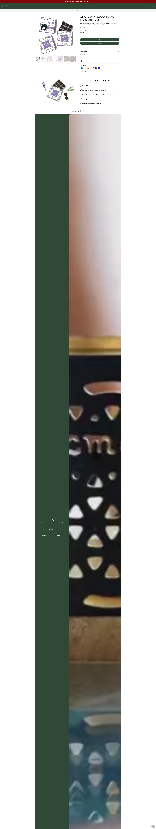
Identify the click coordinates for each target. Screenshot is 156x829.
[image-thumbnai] (38, 59)
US (148, 5)
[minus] (81, 35)
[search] (144, 6)
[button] (99, 39)
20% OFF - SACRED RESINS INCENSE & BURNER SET (75, 1)
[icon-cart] (153, 6)
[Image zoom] (55, 35)
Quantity (82, 32)
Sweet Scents (69, 10)
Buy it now (100, 43)
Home (64, 10)
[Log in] (150, 6)
